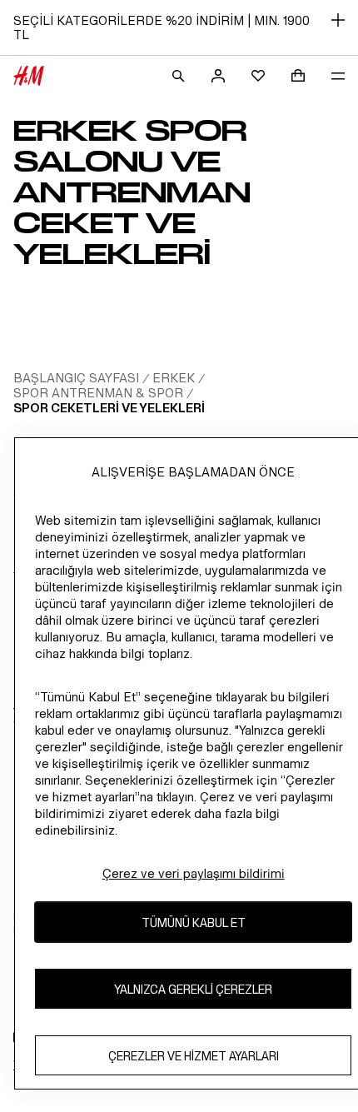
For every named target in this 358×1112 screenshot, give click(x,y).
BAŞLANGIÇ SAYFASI (76, 378)
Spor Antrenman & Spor (98, 393)
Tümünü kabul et (194, 922)
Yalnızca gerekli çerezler (193, 989)
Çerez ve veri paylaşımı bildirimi (193, 873)
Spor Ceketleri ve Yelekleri (109, 408)
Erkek (173, 378)
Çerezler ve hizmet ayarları (193, 1056)
